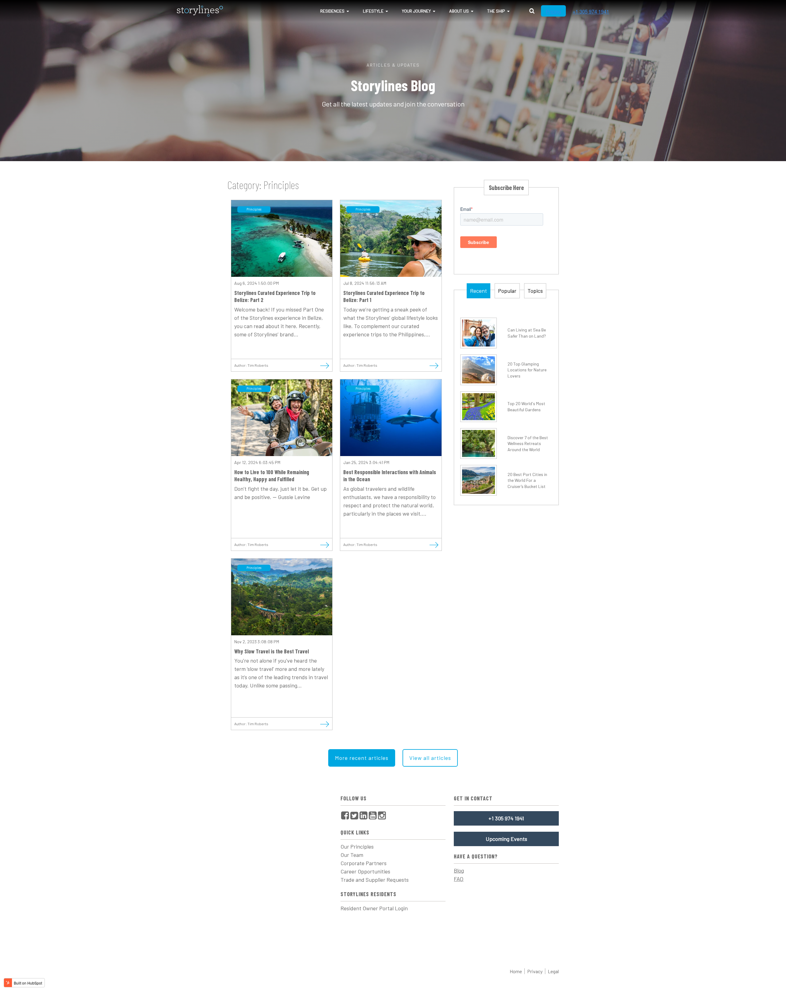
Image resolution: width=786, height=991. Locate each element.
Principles (254, 209)
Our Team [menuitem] (351, 854)
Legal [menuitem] (553, 971)
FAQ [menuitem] (458, 878)
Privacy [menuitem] (535, 971)
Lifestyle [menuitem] (373, 11)
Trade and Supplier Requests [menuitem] (374, 879)
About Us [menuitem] (459, 11)
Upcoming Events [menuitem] (506, 838)
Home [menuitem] (516, 971)
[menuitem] (345, 815)
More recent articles (361, 757)
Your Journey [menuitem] (416, 11)
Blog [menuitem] (459, 870)
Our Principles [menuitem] (357, 846)
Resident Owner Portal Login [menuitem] (374, 908)
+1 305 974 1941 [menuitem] (506, 818)
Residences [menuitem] (332, 11)
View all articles (430, 757)
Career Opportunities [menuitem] (365, 871)
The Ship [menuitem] (496, 11)
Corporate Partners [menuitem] (363, 863)
